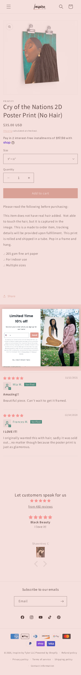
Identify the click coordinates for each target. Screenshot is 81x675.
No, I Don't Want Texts (21, 360)
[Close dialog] (76, 311)
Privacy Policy (25, 352)
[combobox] (6, 335)
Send (34, 335)
